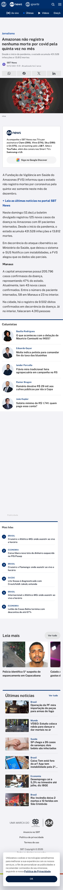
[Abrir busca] (53, 4)
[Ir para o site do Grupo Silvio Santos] (26, 823)
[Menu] (60, 4)
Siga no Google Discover (34, 160)
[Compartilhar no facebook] (24, 73)
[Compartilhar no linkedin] (54, 73)
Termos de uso (31, 842)
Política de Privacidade (37, 871)
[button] (25, 663)
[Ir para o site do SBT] (49, 823)
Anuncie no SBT (31, 832)
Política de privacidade (31, 837)
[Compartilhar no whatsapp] (9, 73)
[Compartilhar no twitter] (39, 73)
